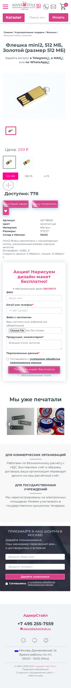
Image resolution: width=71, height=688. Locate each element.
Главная (8, 32)
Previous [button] (9, 424)
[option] (34, 96)
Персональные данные (23, 353)
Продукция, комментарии (25, 337)
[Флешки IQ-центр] (51, 421)
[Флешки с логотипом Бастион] (20, 421)
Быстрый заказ (15, 204)
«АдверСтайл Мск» (45, 666)
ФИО (9, 292)
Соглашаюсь (32, 583)
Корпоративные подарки (29, 32)
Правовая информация (35, 669)
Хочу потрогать (45, 204)
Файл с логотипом (18, 317)
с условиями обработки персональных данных (41, 583)
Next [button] (62, 424)
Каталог (13, 17)
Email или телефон (19, 304)
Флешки (51, 32)
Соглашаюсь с (35, 360)
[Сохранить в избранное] (6, 211)
